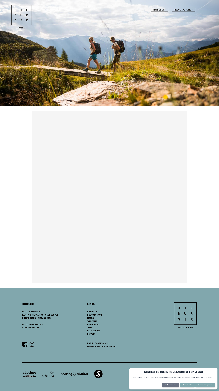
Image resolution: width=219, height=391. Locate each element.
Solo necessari (170, 385)
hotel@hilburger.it (32, 324)
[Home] (21, 17)
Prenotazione (183, 10)
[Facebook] (24, 344)
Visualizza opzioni (205, 385)
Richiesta (159, 10)
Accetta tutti (187, 385)
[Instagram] (31, 344)
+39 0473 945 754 (30, 328)
